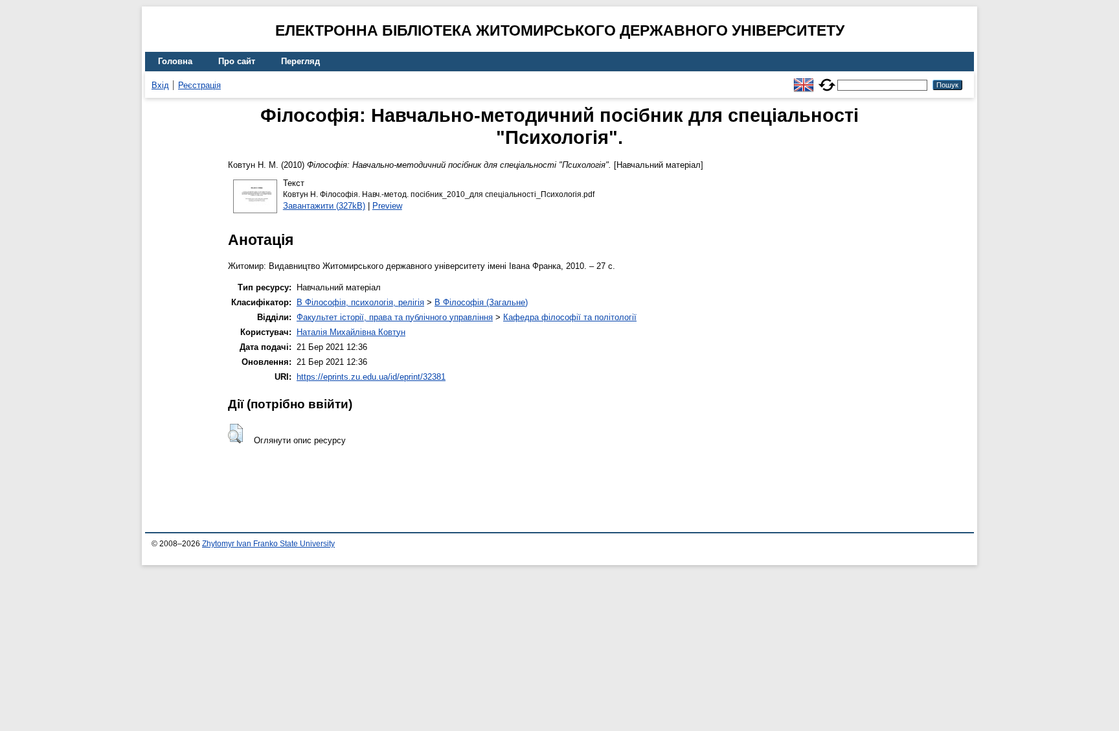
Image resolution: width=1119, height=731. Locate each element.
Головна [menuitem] (175, 61)
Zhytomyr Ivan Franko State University (268, 544)
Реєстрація (199, 85)
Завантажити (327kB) (324, 206)
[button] (235, 433)
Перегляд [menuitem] (300, 61)
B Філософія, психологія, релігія (360, 302)
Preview (387, 206)
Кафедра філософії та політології (570, 317)
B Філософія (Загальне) (481, 302)
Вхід (160, 85)
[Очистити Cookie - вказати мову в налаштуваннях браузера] (827, 79)
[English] (803, 79)
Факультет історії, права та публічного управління (395, 317)
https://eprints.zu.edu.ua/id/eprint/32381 (371, 377)
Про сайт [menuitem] (236, 61)
